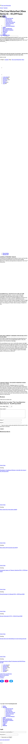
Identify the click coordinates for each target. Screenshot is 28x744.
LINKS (4, 717)
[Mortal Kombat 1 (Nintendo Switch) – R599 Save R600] (6, 25)
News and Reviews (7, 719)
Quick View (2, 465)
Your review (3, 408)
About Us (2, 676)
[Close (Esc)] (0, 742)
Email (1, 422)
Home (1, 7)
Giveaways (8, 715)
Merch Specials (9, 711)
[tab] (15, 253)
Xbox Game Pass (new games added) (8, 509)
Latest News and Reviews (6, 673)
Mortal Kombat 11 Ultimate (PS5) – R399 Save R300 (12, 594)
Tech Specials (8, 710)
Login (4, 33)
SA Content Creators (8, 720)
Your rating (3, 406)
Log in (10, 737)
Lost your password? (5, 739)
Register (5, 725)
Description (6, 253)
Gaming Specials (9, 18)
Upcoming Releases (10, 26)
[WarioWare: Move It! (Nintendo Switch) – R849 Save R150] (6, 32)
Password (2, 734)
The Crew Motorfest (5, 35)
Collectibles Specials (10, 22)
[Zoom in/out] (1, 742)
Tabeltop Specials (9, 23)
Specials (5, 707)
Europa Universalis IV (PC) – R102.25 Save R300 (11, 616)
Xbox (23, 59)
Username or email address (6, 732)
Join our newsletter (4, 675)
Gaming (5, 7)
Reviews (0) (5, 254)
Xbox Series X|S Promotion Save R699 (9, 547)
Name (2, 420)
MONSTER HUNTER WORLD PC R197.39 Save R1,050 (13, 638)
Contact (2, 677)
